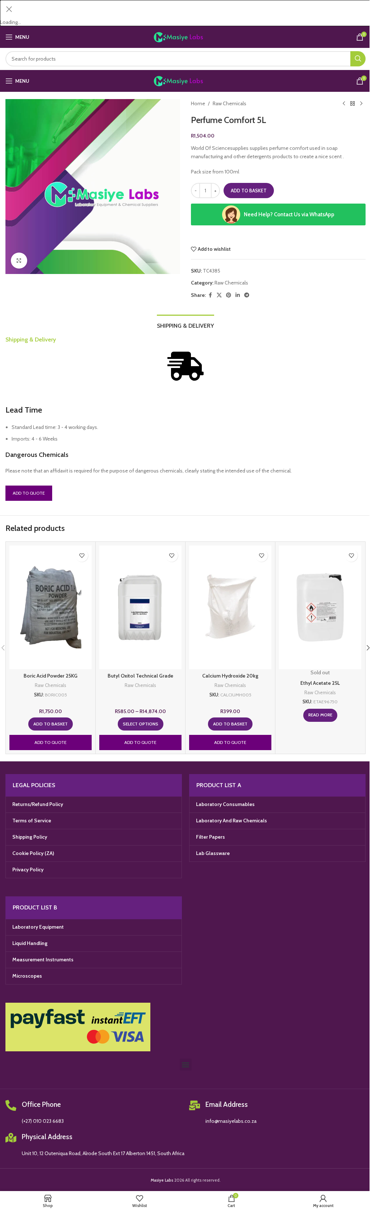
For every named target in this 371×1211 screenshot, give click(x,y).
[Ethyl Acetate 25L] (320, 607)
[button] (50, 724)
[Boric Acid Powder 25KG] (50, 607)
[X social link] (219, 295)
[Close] (9, 9)
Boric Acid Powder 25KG (51, 675)
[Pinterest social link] (228, 295)
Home (198, 103)
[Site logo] (185, 36)
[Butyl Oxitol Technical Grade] (140, 607)
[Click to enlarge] (19, 261)
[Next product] (361, 103)
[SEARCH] (358, 58)
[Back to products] (352, 103)
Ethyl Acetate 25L (320, 683)
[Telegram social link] (246, 295)
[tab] (185, 325)
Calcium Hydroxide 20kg (230, 675)
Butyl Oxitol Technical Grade (140, 675)
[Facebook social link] (210, 295)
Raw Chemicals (229, 103)
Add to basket (249, 190)
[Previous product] (343, 103)
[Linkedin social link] (237, 295)
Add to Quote (29, 493)
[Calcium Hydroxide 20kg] (230, 607)
